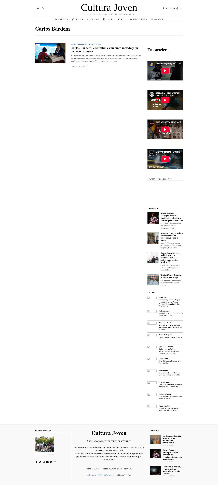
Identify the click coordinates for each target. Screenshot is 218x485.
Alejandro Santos (165, 323)
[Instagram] (170, 8)
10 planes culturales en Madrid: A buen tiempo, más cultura (170, 386)
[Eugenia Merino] (152, 386)
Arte (123, 19)
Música (79, 19)
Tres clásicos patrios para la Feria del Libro (170, 362)
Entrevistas (95, 44)
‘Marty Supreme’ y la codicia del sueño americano (171, 315)
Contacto (128, 469)
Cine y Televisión (79, 44)
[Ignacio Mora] (152, 362)
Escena (94, 19)
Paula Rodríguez (165, 335)
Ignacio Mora (164, 358)
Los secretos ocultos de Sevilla (170, 337)
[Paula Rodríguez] (152, 338)
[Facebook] (163, 8)
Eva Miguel (163, 370)
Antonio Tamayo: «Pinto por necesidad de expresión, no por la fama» (171, 236)
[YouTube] (173, 8)
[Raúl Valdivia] (152, 314)
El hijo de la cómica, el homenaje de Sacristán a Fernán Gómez (172, 470)
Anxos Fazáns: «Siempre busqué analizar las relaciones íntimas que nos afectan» (171, 216)
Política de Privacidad (106, 475)
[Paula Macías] (152, 409)
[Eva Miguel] (152, 374)
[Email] (181, 8)
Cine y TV (63, 19)
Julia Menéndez (165, 394)
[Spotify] (177, 8)
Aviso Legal (91, 475)
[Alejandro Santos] (152, 326)
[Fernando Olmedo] (152, 350)
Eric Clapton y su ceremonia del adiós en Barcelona (171, 398)
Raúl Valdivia (164, 311)
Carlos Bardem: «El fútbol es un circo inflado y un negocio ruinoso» (104, 49)
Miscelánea (140, 19)
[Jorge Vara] (152, 301)
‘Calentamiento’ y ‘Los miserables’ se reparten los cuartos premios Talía (169, 351)
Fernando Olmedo (166, 347)
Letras (109, 19)
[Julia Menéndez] (152, 397)
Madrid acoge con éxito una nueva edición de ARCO (169, 410)
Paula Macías (164, 406)
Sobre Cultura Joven (112, 469)
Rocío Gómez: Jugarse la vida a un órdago (170, 276)
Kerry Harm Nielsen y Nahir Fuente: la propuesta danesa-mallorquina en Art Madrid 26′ (170, 257)
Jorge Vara (163, 297)
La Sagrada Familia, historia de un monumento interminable (170, 374)
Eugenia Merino (165, 382)
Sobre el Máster (93, 469)
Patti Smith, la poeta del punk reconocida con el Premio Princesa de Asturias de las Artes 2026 (170, 303)
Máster (158, 19)
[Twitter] (166, 8)
